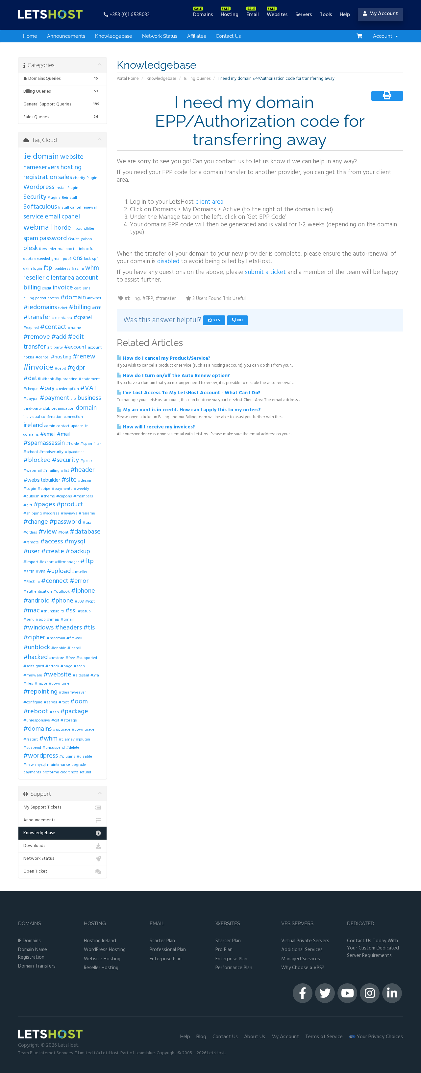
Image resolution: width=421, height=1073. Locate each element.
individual (31, 417)
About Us (254, 1037)
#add (58, 337)
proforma (50, 772)
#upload (59, 571)
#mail (63, 434)
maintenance (58, 765)
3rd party (55, 347)
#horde (72, 444)
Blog (201, 1037)
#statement (89, 379)
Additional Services (302, 950)
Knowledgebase (113, 36)
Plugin (92, 178)
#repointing (40, 692)
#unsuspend (53, 747)
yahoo (86, 239)
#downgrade (83, 729)
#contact (53, 327)
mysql (40, 765)
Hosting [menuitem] (229, 15)
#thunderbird (52, 611)
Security (34, 197)
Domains (29, 923)
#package (74, 711)
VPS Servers (297, 923)
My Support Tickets (42, 807)
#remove (36, 337)
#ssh (54, 712)
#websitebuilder (41, 480)
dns (78, 258)
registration (40, 177)
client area (209, 202)
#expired (31, 328)
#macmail (56, 638)
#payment (54, 398)
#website (57, 675)
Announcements (66, 36)
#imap (53, 619)
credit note (70, 772)
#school (30, 452)
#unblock (36, 647)
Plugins (54, 197)
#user (31, 551)
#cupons (64, 496)
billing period (34, 298)
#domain (73, 297)
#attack (52, 666)
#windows (38, 628)
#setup (84, 611)
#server (50, 702)
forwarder (47, 249)
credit (46, 288)
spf (95, 259)
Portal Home (128, 78)
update (77, 426)
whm (92, 268)
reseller (34, 278)
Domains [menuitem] (203, 15)
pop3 (67, 259)
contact (63, 426)
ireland (33, 425)
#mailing (51, 471)
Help (185, 1037)
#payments (62, 489)
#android (36, 601)
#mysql (74, 541)
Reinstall (69, 197)
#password (65, 522)
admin (49, 426)
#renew (84, 357)
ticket (62, 308)
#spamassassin (44, 443)
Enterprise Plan (166, 959)
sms (86, 288)
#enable (58, 648)
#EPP (96, 308)
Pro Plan (224, 950)
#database (85, 532)
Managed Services (300, 959)
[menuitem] (359, 36)
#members (83, 496)
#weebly (81, 489)
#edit (76, 337)
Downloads (34, 845)
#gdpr (76, 368)
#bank (48, 379)
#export (46, 562)
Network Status (159, 36)
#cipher (34, 637)
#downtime (59, 683)
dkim (27, 268)
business (89, 398)
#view (47, 532)
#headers (68, 628)
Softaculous (40, 207)
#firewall (74, 638)
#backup (77, 551)
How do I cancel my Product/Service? (166, 358)
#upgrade (61, 729)
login (37, 268)
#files (28, 683)
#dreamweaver (72, 692)
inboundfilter (83, 228)
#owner (94, 298)
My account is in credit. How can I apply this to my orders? (191, 410)
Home (30, 36)
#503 (79, 601)
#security (65, 460)
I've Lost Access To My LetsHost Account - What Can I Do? (191, 393)
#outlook (61, 591)
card (78, 288)
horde (62, 228)
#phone (62, 601)
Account (384, 36)
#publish (31, 496)
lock (87, 259)
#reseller (79, 572)
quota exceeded (36, 259)
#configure (32, 702)
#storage (69, 720)
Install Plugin (67, 188)
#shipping (32, 513)
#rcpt (90, 601)
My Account (285, 1037)
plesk (30, 248)
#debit (60, 368)
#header (82, 470)
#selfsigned (33, 666)
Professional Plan (168, 950)
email (52, 217)
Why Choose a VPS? (302, 968)
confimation (51, 417)
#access (51, 541)
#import (30, 562)
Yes (216, 320)
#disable (84, 756)
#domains (37, 729)
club (46, 408)
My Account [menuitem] (382, 14)
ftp (47, 268)
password (53, 238)
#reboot (35, 711)
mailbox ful (68, 249)
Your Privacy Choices (379, 1037)
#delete (72, 747)
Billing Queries (197, 78)
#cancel (42, 357)
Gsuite (74, 239)
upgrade (78, 765)
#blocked (37, 460)
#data (32, 378)
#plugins (67, 756)
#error (79, 581)
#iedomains (40, 307)
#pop (41, 619)
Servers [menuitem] (303, 15)
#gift (27, 505)
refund (85, 772)
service (33, 217)
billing (32, 288)
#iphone (83, 591)
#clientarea (62, 318)
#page (66, 666)
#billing (80, 307)
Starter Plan (162, 941)
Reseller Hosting (101, 968)
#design (85, 480)
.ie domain (41, 156)
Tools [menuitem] (326, 15)
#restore (56, 658)
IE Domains (29, 941)
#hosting (61, 357)
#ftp (87, 561)
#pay (47, 388)
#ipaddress (75, 452)
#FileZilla (31, 582)
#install (74, 648)
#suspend (32, 747)
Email (157, 923)
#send (29, 619)
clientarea (60, 278)
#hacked (35, 657)
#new (28, 765)
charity (79, 178)
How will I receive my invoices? (158, 427)
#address (51, 513)
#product (69, 504)
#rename (87, 513)
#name (74, 328)
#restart (30, 739)
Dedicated (360, 923)
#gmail (67, 619)
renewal (90, 207)
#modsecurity (51, 452)
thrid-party (32, 408)
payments (32, 772)
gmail (56, 259)
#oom (79, 701)
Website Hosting (102, 959)
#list (65, 471)
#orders (30, 532)
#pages (44, 504)
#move (41, 683)
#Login (29, 489)
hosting (71, 167)
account (87, 278)
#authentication (37, 591)
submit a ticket (265, 272)
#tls (89, 628)
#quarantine (66, 379)
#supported (86, 658)
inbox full (87, 249)
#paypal (30, 399)
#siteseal (81, 675)
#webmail (32, 471)
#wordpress (40, 756)
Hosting (95, 923)
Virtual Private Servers (305, 941)
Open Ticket (35, 871)
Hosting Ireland (100, 941)
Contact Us (228, 36)
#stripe (43, 489)
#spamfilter (90, 444)
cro (73, 399)
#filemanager (67, 562)
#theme (48, 496)
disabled (168, 261)
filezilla (78, 268)
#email (48, 434)
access (53, 298)
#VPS (40, 572)
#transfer (37, 317)
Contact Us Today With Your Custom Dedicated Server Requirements (373, 948)
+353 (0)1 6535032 (129, 14)
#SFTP (28, 572)
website (72, 157)
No (239, 320)
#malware (32, 675)
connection (73, 417)
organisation (63, 408)
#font (63, 532)
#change (35, 522)
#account (75, 347)
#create (52, 551)
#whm (48, 739)
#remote (31, 542)
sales (65, 177)
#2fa (94, 675)
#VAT (88, 388)
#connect (54, 581)
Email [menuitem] (252, 15)
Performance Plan (233, 968)
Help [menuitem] (345, 15)
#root (64, 702)
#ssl (71, 610)
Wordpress (38, 187)
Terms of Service (324, 1037)
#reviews (69, 513)
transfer (34, 347)
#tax (87, 522)
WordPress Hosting (105, 950)
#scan (79, 666)
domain (86, 408)
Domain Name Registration (32, 953)
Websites (227, 923)
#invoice (38, 367)
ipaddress (62, 268)
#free (70, 658)
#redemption (67, 389)
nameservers (41, 167)
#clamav (67, 739)
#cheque (30, 389)
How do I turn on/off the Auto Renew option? (176, 376)
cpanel (71, 217)
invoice (63, 288)
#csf (55, 720)
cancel (75, 207)
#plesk (86, 461)
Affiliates (196, 36)
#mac (31, 610)
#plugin (83, 739)
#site (69, 480)
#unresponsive (36, 720)
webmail (38, 227)
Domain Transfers (37, 966)
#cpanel (82, 317)
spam (30, 238)
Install (63, 207)
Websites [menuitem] (277, 15)
